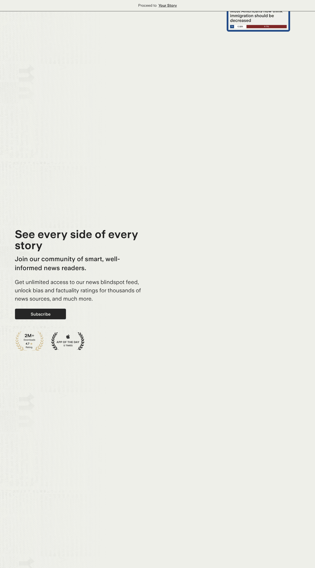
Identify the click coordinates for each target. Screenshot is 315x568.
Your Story (167, 5)
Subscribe (41, 314)
